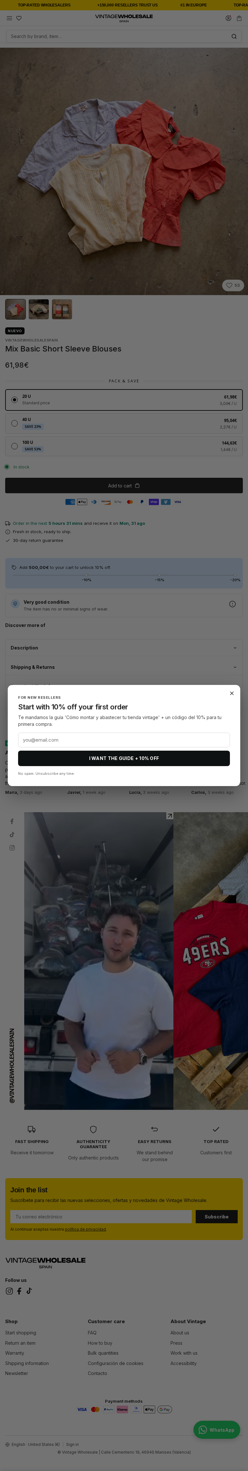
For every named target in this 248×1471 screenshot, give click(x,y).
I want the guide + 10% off (124, 758)
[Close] (232, 693)
